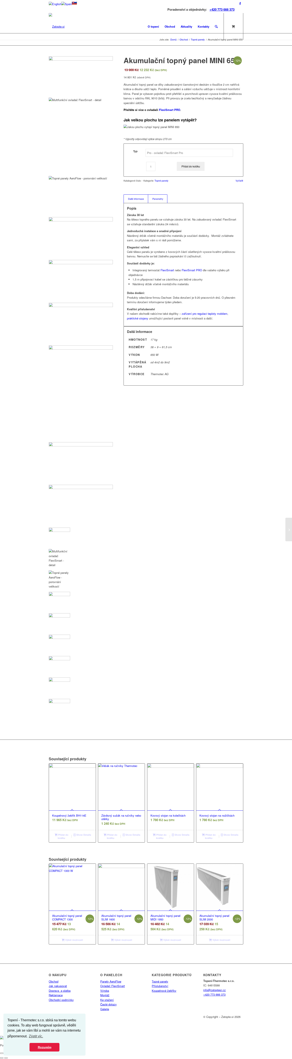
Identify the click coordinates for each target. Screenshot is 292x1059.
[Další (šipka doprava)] (6, 1058)
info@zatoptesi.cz (214, 990)
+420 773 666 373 (221, 9)
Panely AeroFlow (110, 981)
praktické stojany (137, 318)
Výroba (104, 991)
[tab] (136, 198)
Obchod (53, 981)
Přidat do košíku (190, 166)
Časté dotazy (108, 1004)
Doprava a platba (60, 991)
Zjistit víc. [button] (36, 1036)
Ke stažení (107, 1000)
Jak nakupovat (58, 986)
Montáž (104, 995)
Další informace (136, 198)
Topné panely (161, 180)
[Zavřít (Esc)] (1, 1053)
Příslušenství (160, 986)
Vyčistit (239, 180)
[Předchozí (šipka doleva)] (1, 1058)
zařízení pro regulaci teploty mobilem (204, 314)
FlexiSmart (167, 270)
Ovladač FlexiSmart (112, 986)
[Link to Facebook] (240, 3)
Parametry (157, 198)
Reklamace (56, 995)
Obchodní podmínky (61, 1000)
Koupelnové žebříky (164, 991)
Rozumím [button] (44, 1047)
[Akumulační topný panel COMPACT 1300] (288, 529)
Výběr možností (74, 939)
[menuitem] (153, 26)
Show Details (83, 834)
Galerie (104, 1009)
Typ (135, 151)
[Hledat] (216, 26)
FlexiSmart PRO (169, 110)
